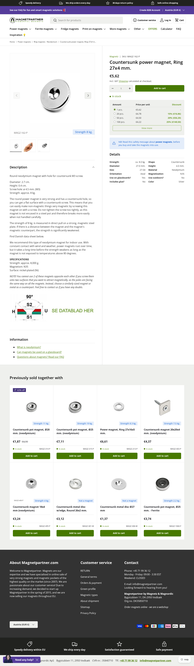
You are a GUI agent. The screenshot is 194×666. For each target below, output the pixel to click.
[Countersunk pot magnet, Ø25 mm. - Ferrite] (162, 484)
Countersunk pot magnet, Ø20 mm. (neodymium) (31, 431)
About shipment (89, 601)
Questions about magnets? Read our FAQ (40, 357)
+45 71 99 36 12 (128, 660)
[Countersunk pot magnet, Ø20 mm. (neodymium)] (31, 406)
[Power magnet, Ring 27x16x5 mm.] (118, 406)
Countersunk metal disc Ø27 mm (117, 508)
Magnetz (114, 56)
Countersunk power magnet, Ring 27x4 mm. (78, 42)
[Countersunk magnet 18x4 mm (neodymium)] (31, 484)
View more (147, 128)
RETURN (85, 570)
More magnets (118, 29)
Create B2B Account (150, 10)
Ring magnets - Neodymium (45, 42)
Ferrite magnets (44, 29)
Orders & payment (91, 583)
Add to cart (160, 88)
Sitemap (85, 607)
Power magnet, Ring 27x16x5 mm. (117, 431)
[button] (180, 20)
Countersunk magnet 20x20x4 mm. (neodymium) (162, 431)
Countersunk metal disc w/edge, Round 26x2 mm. (72, 508)
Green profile (88, 589)
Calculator (166, 29)
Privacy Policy (88, 613)
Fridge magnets (70, 29)
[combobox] (86, 20)
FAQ (178, 29)
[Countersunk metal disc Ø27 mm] (118, 484)
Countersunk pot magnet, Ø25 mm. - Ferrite (162, 508)
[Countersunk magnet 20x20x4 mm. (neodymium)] (162, 406)
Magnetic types (89, 595)
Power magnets (19, 29)
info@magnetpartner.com (155, 660)
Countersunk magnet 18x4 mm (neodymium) (29, 508)
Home (12, 42)
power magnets (164, 141)
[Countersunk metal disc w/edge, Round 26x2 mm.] (75, 484)
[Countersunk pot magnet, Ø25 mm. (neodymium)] (75, 406)
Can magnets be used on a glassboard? (39, 352)
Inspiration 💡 (18, 35)
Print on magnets (92, 29)
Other (137, 29)
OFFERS (152, 29)
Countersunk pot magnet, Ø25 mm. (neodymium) (75, 431)
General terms (88, 576)
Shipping (123, 81)
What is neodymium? (29, 347)
